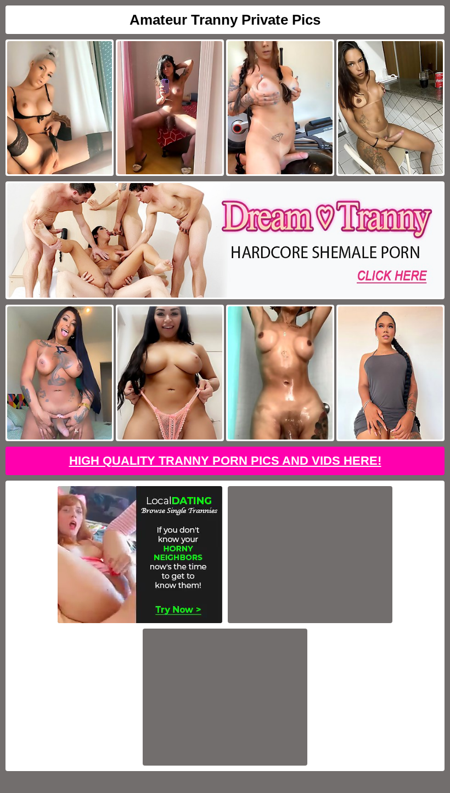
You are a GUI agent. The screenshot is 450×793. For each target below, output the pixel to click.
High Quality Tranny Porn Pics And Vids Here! (225, 460)
